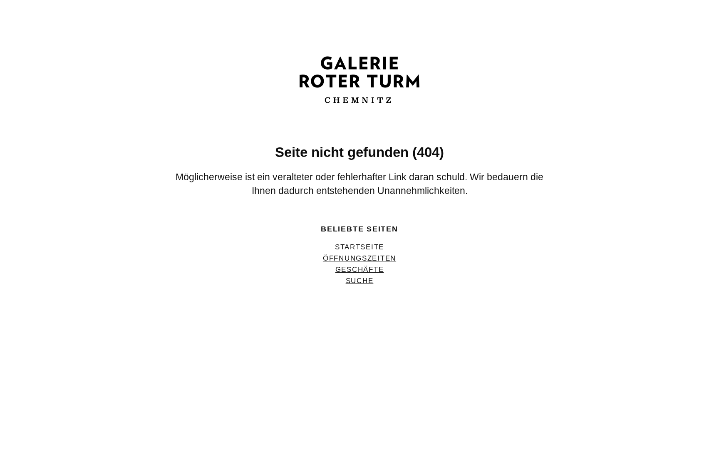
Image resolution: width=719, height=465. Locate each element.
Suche (360, 280)
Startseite (359, 247)
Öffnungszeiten (359, 258)
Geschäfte (359, 269)
